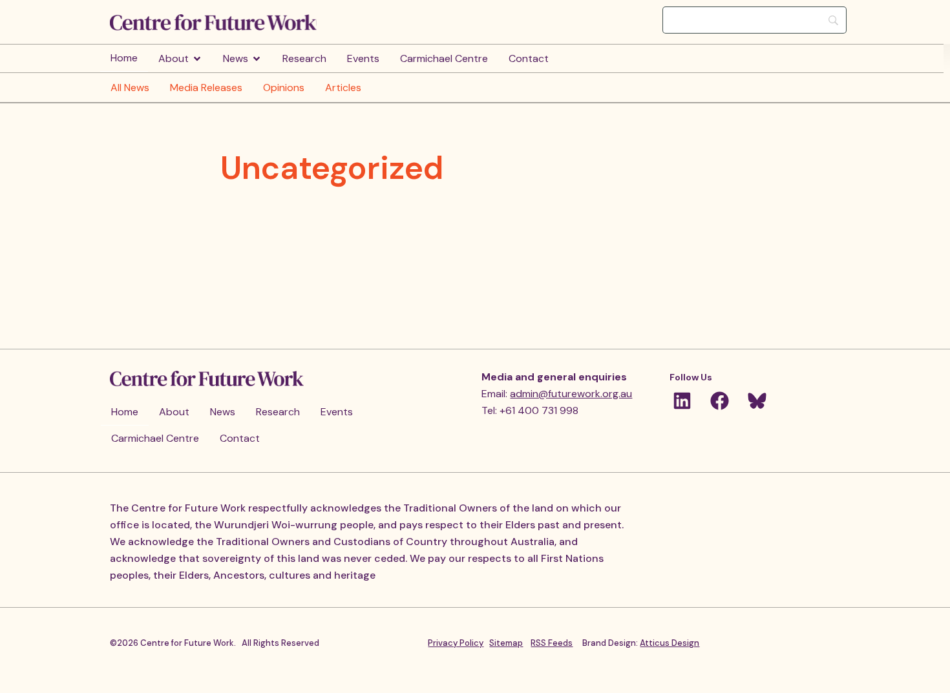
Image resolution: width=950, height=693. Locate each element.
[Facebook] (719, 400)
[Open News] (256, 59)
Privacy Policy (455, 642)
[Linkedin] (682, 400)
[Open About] (197, 59)
